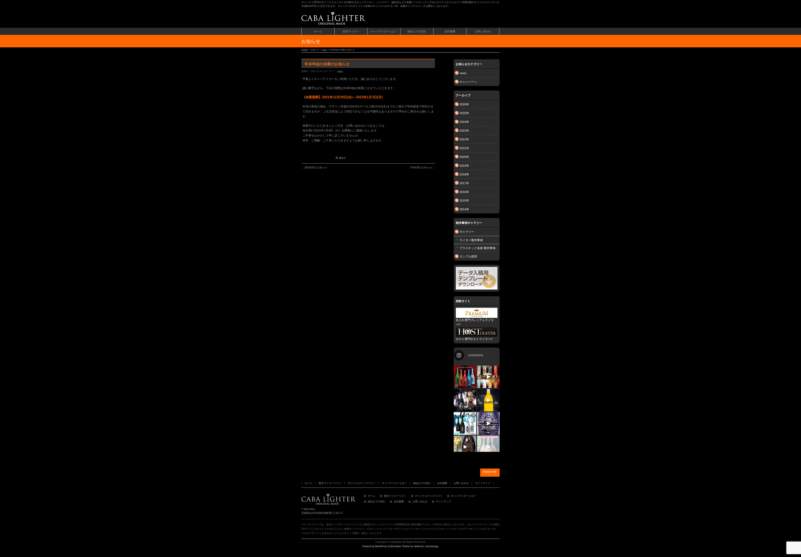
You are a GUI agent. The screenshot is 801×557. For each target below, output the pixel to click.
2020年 (464, 157)
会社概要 (442, 483)
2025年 (464, 113)
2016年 (464, 192)
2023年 (464, 130)
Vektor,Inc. (419, 546)
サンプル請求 (468, 256)
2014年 (464, 209)
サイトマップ (482, 483)
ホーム (308, 483)
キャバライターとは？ (394, 483)
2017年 (464, 183)
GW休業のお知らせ (422, 167)
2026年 (464, 104)
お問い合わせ (461, 483)
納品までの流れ (422, 483)
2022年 (464, 139)
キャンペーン (468, 81)
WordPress (381, 546)
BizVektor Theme (400, 546)
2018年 (464, 174)
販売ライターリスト (330, 483)
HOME (304, 50)
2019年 (464, 165)
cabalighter (395, 542)
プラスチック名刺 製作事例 (477, 248)
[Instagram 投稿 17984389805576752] (488, 400)
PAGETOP (489, 471)
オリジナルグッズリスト (361, 483)
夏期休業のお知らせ (314, 167)
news (324, 50)
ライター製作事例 (471, 240)
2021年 (464, 148)
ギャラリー (467, 231)
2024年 (464, 121)
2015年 (464, 200)
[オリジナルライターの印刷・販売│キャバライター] (333, 20)
